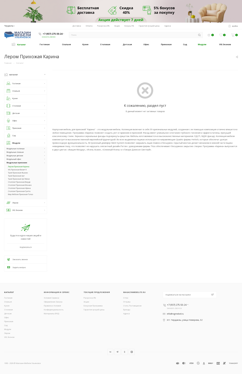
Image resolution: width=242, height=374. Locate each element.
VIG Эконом (9, 337)
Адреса (126, 313)
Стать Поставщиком (132, 305)
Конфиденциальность (54, 309)
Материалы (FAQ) (51, 313)
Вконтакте (110, 352)
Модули (7, 329)
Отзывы (127, 301)
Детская (7, 313)
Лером (7, 333)
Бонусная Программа (93, 305)
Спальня (8, 301)
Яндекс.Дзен (132, 352)
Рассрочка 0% (90, 298)
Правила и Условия (52, 305)
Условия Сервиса (51, 298)
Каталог (9, 292)
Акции (86, 301)
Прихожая (8, 321)
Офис (6, 317)
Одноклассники (125, 352)
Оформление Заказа (53, 301)
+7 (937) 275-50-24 (52, 33)
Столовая (8, 309)
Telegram (117, 352)
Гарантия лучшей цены (94, 309)
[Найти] (199, 35)
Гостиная (8, 298)
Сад (6, 325)
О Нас (125, 298)
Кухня (6, 305)
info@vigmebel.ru (175, 313)
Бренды (126, 309)
